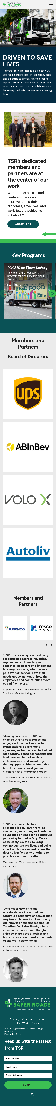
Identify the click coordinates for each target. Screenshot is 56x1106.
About (42, 1019)
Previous (47, 645)
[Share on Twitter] (32, 1094)
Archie (19, 1034)
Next (52, 294)
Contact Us (29, 1019)
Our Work (23, 1023)
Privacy (14, 1019)
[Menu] (51, 4)
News (35, 1023)
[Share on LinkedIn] (24, 1094)
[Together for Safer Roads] (12, 4)
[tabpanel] (28, 291)
